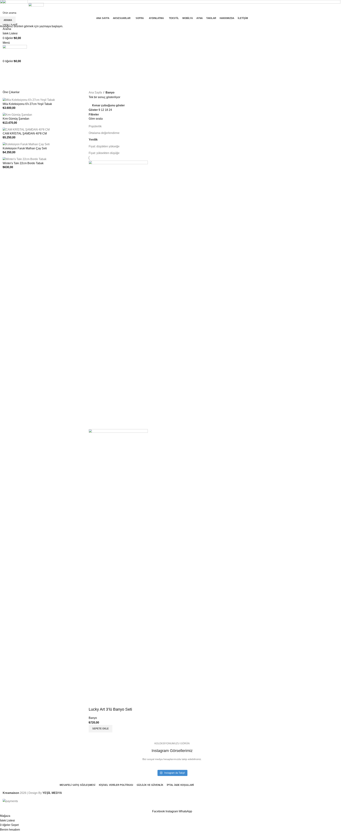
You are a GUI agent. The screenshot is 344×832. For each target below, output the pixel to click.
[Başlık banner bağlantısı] (172, 416)
